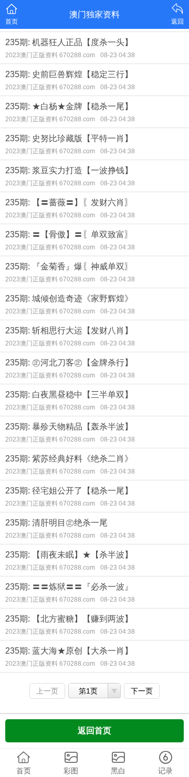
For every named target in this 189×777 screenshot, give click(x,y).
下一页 (142, 691)
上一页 (47, 691)
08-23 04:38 (117, 55)
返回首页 (94, 730)
